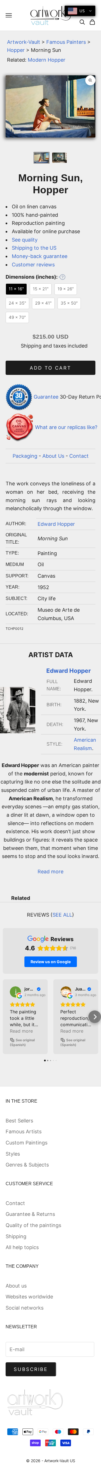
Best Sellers (19, 1121)
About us (16, 1286)
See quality (25, 240)
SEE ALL (62, 915)
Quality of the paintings (33, 1225)
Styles (13, 1154)
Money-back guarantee (39, 256)
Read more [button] (21, 1031)
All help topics (22, 1247)
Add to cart (51, 368)
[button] (6, 1017)
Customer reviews (33, 264)
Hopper (16, 50)
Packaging (25, 456)
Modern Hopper (46, 60)
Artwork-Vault (23, 42)
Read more (50, 871)
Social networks (24, 1308)
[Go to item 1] (41, 157)
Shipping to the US (34, 248)
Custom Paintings (26, 1143)
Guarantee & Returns (30, 1214)
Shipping (16, 1236)
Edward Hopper (56, 524)
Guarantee (46, 397)
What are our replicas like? (66, 427)
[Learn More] (62, 277)
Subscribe (31, 1369)
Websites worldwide (29, 1297)
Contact (79, 456)
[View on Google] (15, 991)
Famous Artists (24, 1131)
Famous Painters (66, 42)
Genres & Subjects (27, 1165)
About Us (53, 456)
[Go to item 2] (59, 157)
